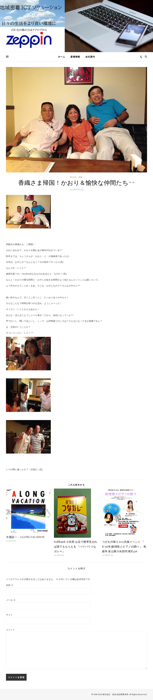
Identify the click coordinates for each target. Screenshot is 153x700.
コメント (10, 629)
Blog (73, 177)
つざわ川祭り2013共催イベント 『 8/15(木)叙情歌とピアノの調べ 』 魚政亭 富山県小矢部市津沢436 (124, 546)
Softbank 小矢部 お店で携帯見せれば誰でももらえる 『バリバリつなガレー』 (75, 546)
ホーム (61, 56)
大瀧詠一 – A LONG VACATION (25, 537)
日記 (80, 177)
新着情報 (75, 56)
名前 (9, 585)
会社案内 (90, 56)
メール (11, 599)
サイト (9, 614)
